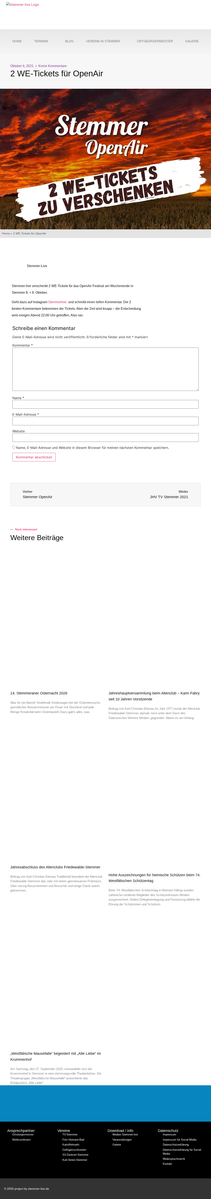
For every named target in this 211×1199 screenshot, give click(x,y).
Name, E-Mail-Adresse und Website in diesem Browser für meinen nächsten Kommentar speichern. (92, 447)
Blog (69, 41)
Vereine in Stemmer (103, 41)
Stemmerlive (57, 302)
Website (18, 431)
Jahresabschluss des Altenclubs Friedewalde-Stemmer (55, 867)
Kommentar (22, 345)
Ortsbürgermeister (155, 41)
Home (17, 41)
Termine (41, 41)
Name (18, 398)
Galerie (192, 41)
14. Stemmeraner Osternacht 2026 (38, 693)
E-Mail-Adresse (25, 414)
